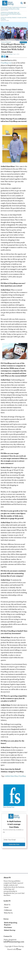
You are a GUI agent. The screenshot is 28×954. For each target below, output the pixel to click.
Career (6, 907)
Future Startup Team (7, 54)
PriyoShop (22, 776)
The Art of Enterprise (6, 42)
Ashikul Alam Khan (11, 776)
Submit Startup (9, 930)
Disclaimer (8, 927)
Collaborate (8, 910)
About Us (7, 905)
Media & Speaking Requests (10, 924)
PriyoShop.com (6, 63)
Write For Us (8, 913)
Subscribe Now (14, 844)
